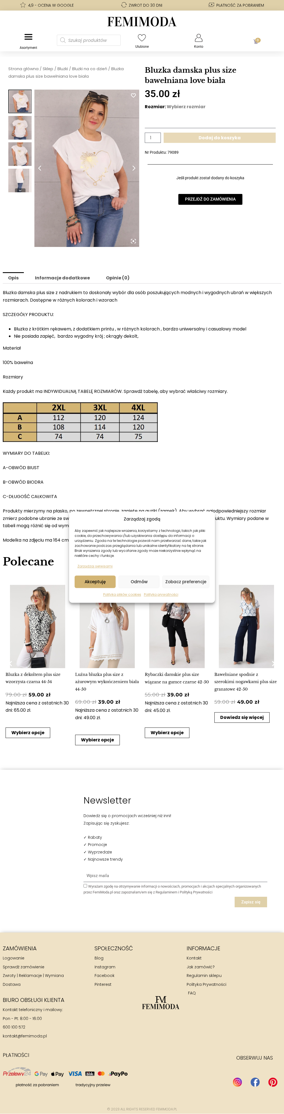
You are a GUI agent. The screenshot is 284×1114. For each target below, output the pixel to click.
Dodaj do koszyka (220, 138)
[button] (10, 663)
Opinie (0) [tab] (118, 278)
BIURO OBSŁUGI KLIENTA (33, 1000)
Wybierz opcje (27, 732)
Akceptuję (95, 582)
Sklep (48, 69)
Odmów (139, 582)
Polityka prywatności (161, 594)
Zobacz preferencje (185, 582)
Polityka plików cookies (122, 594)
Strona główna (23, 69)
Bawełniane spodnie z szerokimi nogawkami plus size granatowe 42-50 (245, 682)
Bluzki (62, 69)
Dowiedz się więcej (242, 717)
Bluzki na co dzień (89, 69)
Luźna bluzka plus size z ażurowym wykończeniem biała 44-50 (107, 682)
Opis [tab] (13, 278)
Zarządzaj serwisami (95, 566)
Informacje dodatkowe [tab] (62, 278)
